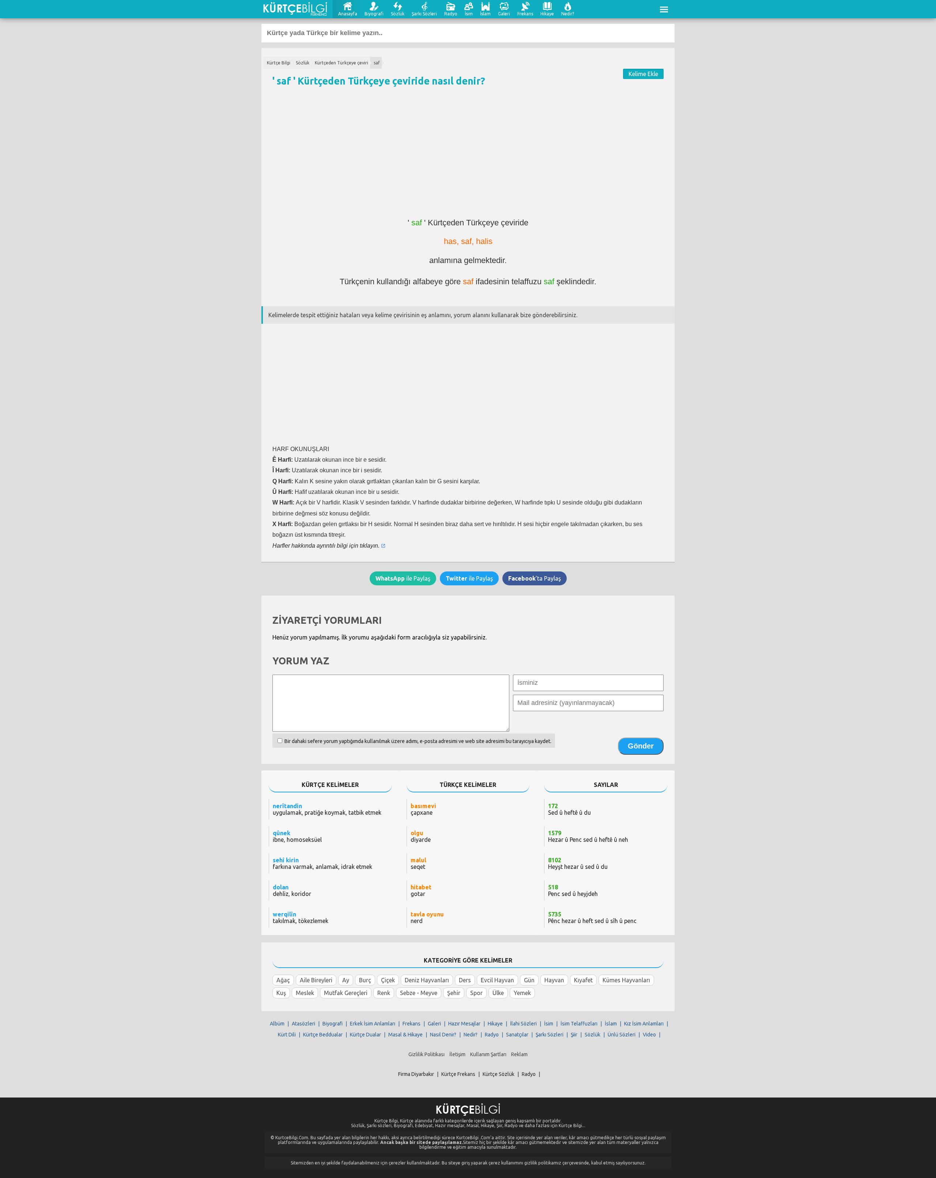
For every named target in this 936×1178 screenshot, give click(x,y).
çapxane (423, 809)
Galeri (504, 13)
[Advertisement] (468, 155)
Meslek (305, 993)
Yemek (522, 993)
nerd (427, 917)
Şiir (574, 1035)
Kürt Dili (287, 1035)
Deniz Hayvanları (427, 980)
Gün (529, 980)
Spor (476, 993)
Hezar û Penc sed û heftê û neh (588, 836)
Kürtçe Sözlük (498, 1074)
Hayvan (554, 980)
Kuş (281, 993)
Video (649, 1035)
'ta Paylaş (534, 578)
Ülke (498, 993)
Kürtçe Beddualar (323, 1035)
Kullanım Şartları (488, 1054)
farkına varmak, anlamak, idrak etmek (322, 863)
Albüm (277, 1024)
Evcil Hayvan (497, 980)
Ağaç (283, 980)
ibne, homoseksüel (297, 836)
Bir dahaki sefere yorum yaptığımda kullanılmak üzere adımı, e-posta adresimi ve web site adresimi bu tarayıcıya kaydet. (417, 741)
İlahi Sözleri (523, 1024)
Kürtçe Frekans (458, 1074)
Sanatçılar (517, 1035)
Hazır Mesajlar (464, 1024)
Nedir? (567, 13)
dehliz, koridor (292, 890)
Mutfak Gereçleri (345, 993)
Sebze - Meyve (418, 993)
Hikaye (547, 13)
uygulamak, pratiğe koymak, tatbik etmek (327, 809)
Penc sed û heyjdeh (573, 890)
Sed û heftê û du (569, 809)
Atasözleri (303, 1024)
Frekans (525, 13)
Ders (465, 980)
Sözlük (397, 13)
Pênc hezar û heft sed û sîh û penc (592, 917)
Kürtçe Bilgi (278, 62)
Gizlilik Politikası (426, 1054)
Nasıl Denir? (443, 1035)
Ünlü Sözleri (621, 1035)
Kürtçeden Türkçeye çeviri (341, 62)
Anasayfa (347, 13)
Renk (383, 993)
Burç (365, 980)
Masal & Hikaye (405, 1035)
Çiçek (388, 980)
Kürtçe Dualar (365, 1035)
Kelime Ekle (643, 74)
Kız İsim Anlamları (644, 1024)
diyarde (421, 836)
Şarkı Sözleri (424, 13)
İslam (485, 13)
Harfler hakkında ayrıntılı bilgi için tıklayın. (326, 546)
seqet (418, 863)
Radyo (450, 13)
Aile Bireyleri (316, 980)
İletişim (457, 1054)
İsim (469, 13)
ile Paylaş (402, 578)
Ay (345, 980)
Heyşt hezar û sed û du (578, 863)
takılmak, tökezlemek (300, 917)
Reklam (519, 1054)
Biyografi (374, 13)
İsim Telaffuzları (579, 1024)
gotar (421, 890)
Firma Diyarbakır (416, 1074)
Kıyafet (583, 980)
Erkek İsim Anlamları (372, 1024)
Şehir (453, 993)
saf (377, 62)
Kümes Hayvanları (626, 980)
